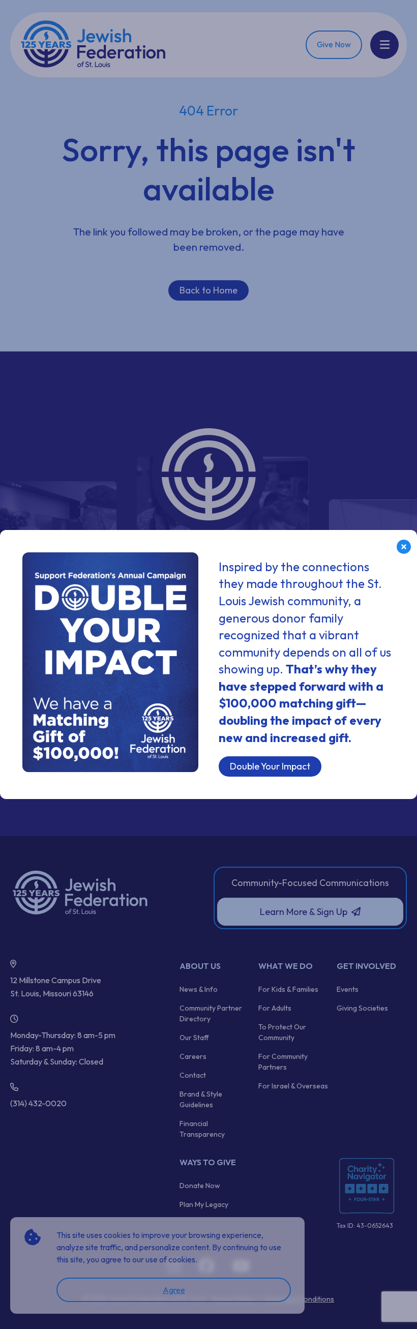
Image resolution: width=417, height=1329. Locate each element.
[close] (404, 546)
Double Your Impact (270, 766)
